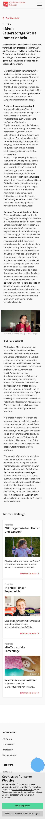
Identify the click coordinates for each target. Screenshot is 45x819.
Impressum (7, 749)
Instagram (7, 771)
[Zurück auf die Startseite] (14, 4)
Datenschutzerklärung (23, 789)
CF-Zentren (7, 739)
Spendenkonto (9, 755)
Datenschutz (8, 744)
